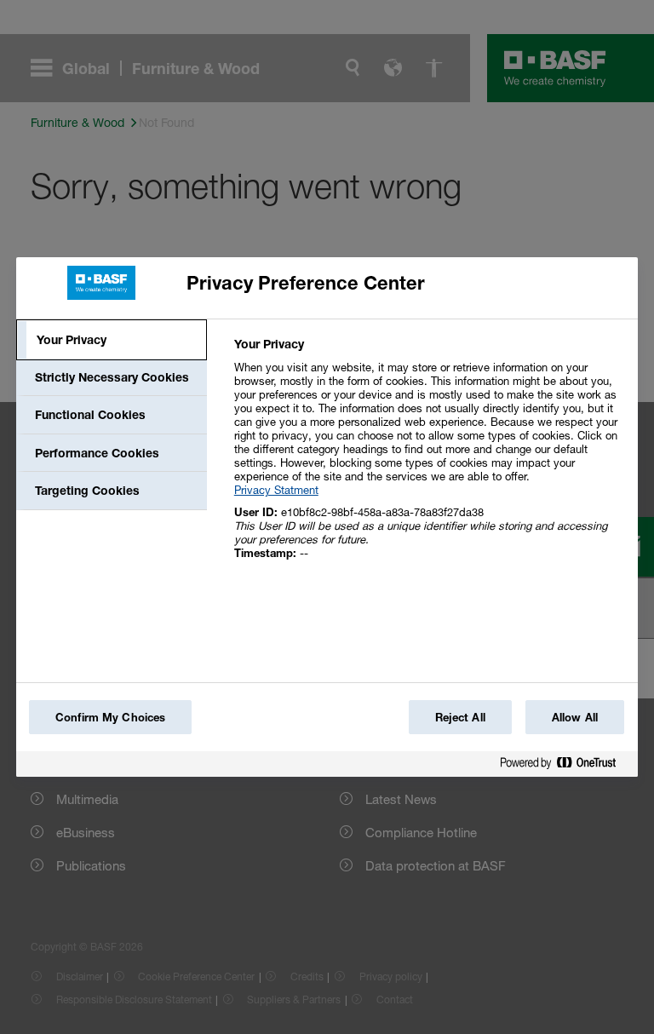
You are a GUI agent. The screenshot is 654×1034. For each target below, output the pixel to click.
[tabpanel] (429, 457)
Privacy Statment (276, 490)
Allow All (575, 717)
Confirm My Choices (110, 717)
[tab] (111, 340)
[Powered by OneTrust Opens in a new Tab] (564, 766)
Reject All (460, 717)
